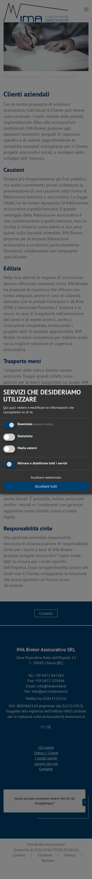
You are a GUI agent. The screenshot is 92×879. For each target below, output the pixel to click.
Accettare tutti (46, 486)
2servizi (24, 429)
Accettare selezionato (46, 477)
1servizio (25, 440)
